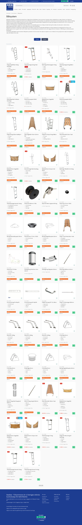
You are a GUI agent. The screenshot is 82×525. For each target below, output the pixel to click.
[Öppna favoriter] (70, 5)
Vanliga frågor (56, 498)
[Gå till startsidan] (9, 7)
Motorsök (55, 9)
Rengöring (48, 9)
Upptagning (29, 9)
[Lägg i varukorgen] (21, 77)
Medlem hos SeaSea (45, 502)
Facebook (67, 496)
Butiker (20, 9)
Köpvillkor (56, 499)
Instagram (68, 498)
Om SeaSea (44, 501)
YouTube (67, 499)
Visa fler (41, 485)
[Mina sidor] (72, 5)
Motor (40, 9)
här (27, 506)
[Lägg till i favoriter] (21, 61)
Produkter (16, 9)
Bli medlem (24, 9)
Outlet (64, 9)
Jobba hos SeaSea (45, 499)
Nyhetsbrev (44, 498)
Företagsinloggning (74, 9)
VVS (51, 9)
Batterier (44, 9)
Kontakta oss (44, 496)
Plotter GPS (34, 9)
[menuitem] (16, 9)
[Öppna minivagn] (74, 5)
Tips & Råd (68, 9)
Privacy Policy (56, 501)
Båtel (38, 9)
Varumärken (60, 9)
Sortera (44, 39)
